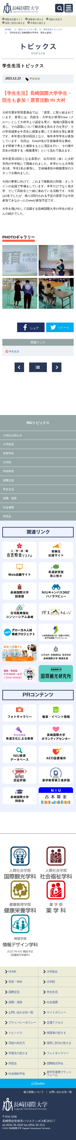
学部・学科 (15, 981)
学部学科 (8, 453)
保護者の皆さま (35, 19)
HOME (8, 29)
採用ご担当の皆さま (15, 23)
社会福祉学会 (16, 1073)
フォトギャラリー (58, 1053)
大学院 (7, 462)
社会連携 (8, 507)
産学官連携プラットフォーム (59, 1074)
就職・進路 (10, 498)
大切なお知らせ (12, 435)
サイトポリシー (56, 1012)
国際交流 (8, 480)
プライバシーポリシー (22, 1022)
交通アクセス (55, 1022)
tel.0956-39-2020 (12, 1125)
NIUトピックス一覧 (27, 29)
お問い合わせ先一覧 (20, 1012)
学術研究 (8, 471)
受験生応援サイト (14, 19)
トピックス (15, 1032)
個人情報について (33, 1092)
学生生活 (35, 78)
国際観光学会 (55, 1063)
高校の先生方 (55, 19)
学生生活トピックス (52, 29)
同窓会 (7, 516)
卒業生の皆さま (38, 23)
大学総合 (8, 444)
